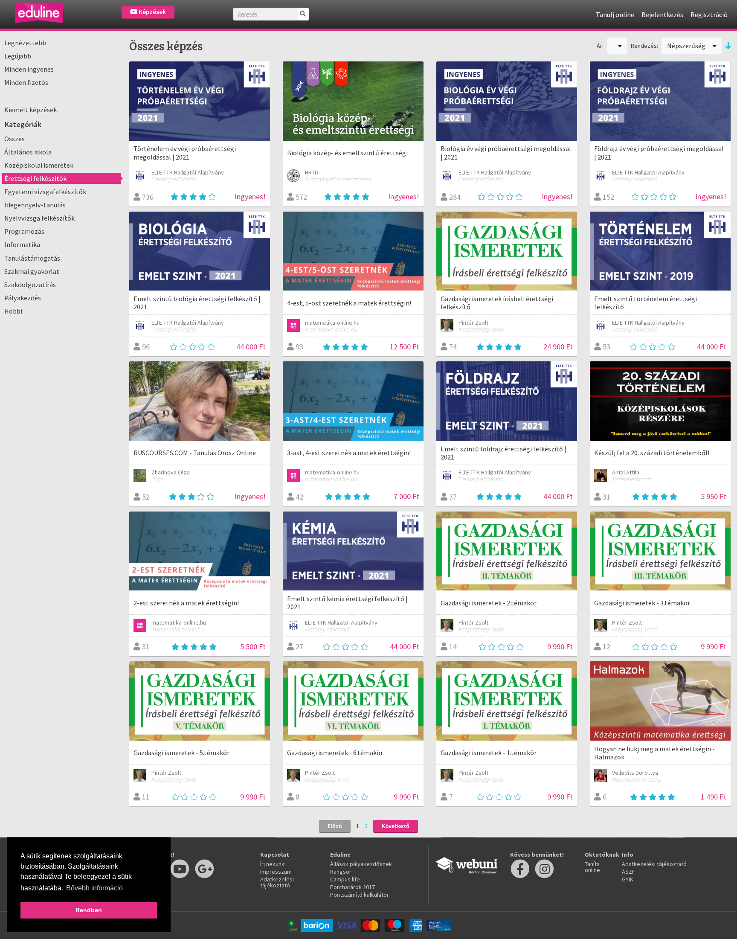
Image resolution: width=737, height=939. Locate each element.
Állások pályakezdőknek (361, 864)
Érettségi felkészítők (35, 178)
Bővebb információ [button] (94, 888)
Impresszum (276, 871)
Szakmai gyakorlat (31, 271)
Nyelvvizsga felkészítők (39, 218)
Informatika (22, 244)
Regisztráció (709, 14)
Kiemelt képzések (30, 109)
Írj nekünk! (273, 864)
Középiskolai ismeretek (38, 165)
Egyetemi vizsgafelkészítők (45, 191)
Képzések (151, 12)
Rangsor (340, 871)
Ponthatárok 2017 (352, 887)
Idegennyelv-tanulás (35, 205)
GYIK (627, 879)
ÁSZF (628, 871)
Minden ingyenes (29, 69)
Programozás (24, 231)
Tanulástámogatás (32, 258)
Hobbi (13, 311)
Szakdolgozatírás (30, 284)
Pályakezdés (22, 298)
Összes (14, 138)
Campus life (345, 879)
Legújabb (17, 56)
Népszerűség (687, 45)
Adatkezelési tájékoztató (277, 882)
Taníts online (592, 867)
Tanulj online (615, 14)
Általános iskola (28, 152)
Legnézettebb (25, 42)
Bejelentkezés (662, 14)
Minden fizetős (26, 82)
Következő (395, 826)
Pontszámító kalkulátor (359, 894)
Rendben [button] (88, 910)
